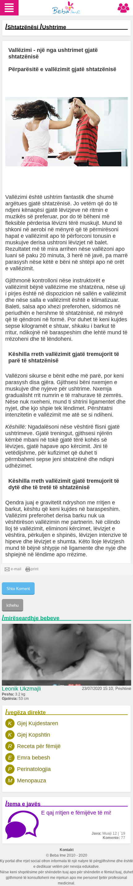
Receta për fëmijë (39, 746)
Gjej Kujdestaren (37, 723)
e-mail (16, 569)
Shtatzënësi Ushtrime (36, 27)
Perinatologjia (34, 769)
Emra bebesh (33, 758)
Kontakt (67, 850)
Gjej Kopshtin (33, 735)
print (34, 569)
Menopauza (31, 780)
